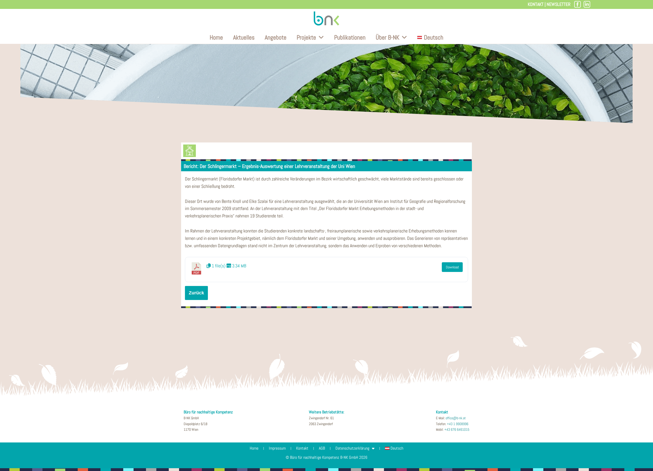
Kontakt (536, 4)
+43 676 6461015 (456, 429)
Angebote (275, 37)
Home (216, 37)
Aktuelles (244, 37)
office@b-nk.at (456, 418)
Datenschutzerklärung (352, 448)
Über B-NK (387, 37)
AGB (322, 448)
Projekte (306, 37)
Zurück (196, 292)
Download (452, 267)
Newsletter (558, 4)
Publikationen (350, 37)
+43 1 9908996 (457, 424)
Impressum (277, 448)
